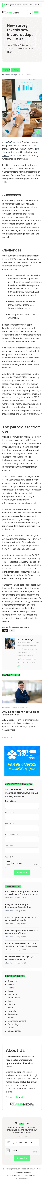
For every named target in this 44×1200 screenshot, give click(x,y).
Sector (11, 1017)
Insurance (16, 70)
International (14, 997)
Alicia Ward (9, 897)
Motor (10, 1007)
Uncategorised (14, 1031)
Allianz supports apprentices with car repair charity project (24, 5)
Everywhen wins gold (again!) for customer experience (20, 958)
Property (12, 1011)
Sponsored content (17, 1021)
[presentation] (23, 863)
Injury (10, 991)
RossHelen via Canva (20, 627)
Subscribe (22, 872)
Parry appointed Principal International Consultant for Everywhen (18, 907)
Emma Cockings (11, 74)
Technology (13, 1024)
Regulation (13, 1014)
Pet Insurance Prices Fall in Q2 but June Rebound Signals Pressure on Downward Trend (21, 946)
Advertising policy (30, 1175)
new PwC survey (11, 142)
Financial (6, 70)
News (16, 45)
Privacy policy (17, 1175)
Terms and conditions (22, 1179)
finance (5, 155)
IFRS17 (12, 631)
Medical (11, 1004)
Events (11, 984)
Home (9, 45)
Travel (11, 1027)
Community (13, 981)
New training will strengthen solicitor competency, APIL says (22, 931)
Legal (10, 1001)
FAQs (9, 1175)
